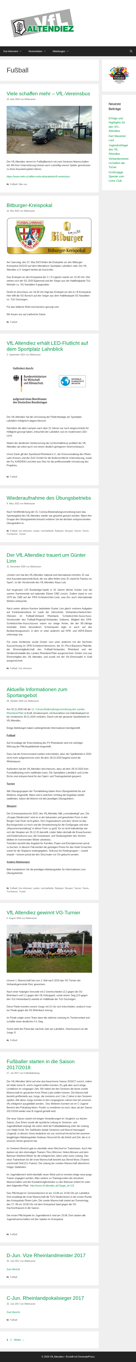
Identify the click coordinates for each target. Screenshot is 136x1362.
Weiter (19, 1339)
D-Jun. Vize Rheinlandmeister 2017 (46, 1255)
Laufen (36, 531)
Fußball (13, 184)
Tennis (85, 531)
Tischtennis (12, 534)
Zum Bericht (14, 1269)
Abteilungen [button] (59, 51)
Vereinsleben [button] (35, 51)
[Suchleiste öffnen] (131, 51)
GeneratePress (86, 1356)
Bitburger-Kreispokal (29, 205)
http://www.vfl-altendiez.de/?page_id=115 (52, 1185)
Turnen (22, 534)
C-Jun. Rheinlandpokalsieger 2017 (45, 1298)
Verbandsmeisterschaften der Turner (119, 163)
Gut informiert (25, 531)
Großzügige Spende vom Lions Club (116, 176)
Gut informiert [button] (10, 51)
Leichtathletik (47, 531)
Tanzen (77, 531)
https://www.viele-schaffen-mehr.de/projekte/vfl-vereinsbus (38, 176)
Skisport (69, 531)
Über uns (23, 184)
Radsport (59, 531)
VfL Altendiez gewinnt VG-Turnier (43, 912)
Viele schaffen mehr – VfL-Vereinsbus (48, 93)
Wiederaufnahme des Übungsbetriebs (49, 498)
